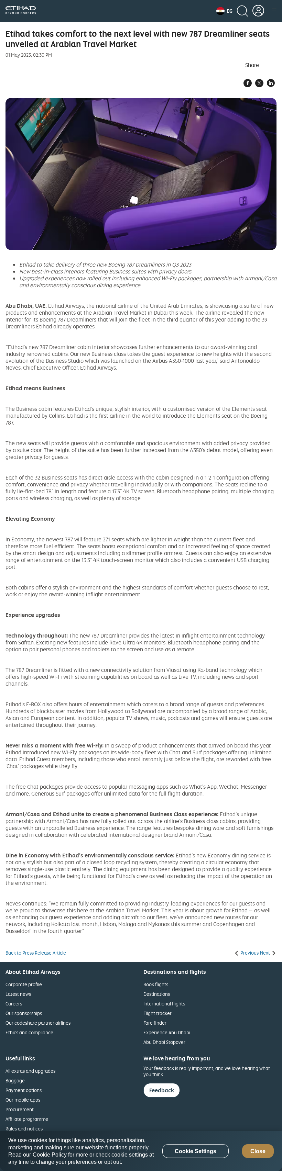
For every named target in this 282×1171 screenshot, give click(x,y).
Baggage (15, 1080)
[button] (224, 11)
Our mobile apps (23, 1099)
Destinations (156, 994)
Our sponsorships (24, 1013)
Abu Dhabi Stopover (164, 1042)
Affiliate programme (27, 1119)
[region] (141, 1151)
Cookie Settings (195, 1151)
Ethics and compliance (29, 1032)
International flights (164, 1003)
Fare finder (154, 1023)
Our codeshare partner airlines (38, 1023)
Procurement (20, 1109)
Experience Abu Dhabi (166, 1032)
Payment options (24, 1090)
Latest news (18, 994)
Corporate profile (24, 984)
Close (257, 1151)
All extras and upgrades (30, 1071)
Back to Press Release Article (36, 953)
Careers (14, 1003)
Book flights (155, 984)
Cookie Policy (50, 1155)
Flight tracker (157, 1013)
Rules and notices (24, 1128)
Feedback (161, 1090)
